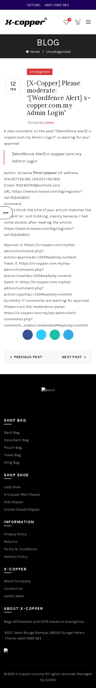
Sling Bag (11, 462)
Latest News (14, 596)
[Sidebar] (6, 212)
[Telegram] (68, 335)
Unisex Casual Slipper (22, 509)
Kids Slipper (14, 502)
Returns (10, 541)
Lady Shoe (12, 487)
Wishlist (69, 19)
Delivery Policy (16, 556)
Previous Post (28, 357)
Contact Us (13, 588)
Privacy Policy (15, 534)
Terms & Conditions (20, 549)
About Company (17, 581)
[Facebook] (28, 335)
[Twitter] (41, 335)
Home (35, 52)
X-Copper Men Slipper (22, 494)
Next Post (72, 357)
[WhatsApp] (55, 335)
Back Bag (11, 432)
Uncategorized (58, 52)
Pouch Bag (13, 447)
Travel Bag (12, 455)
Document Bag (16, 440)
